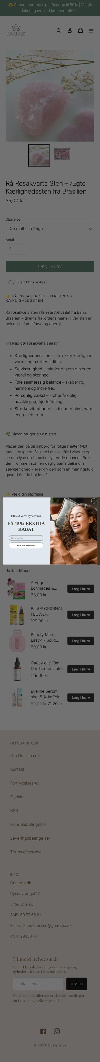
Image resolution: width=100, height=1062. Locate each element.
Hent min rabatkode (26, 545)
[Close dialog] (94, 500)
